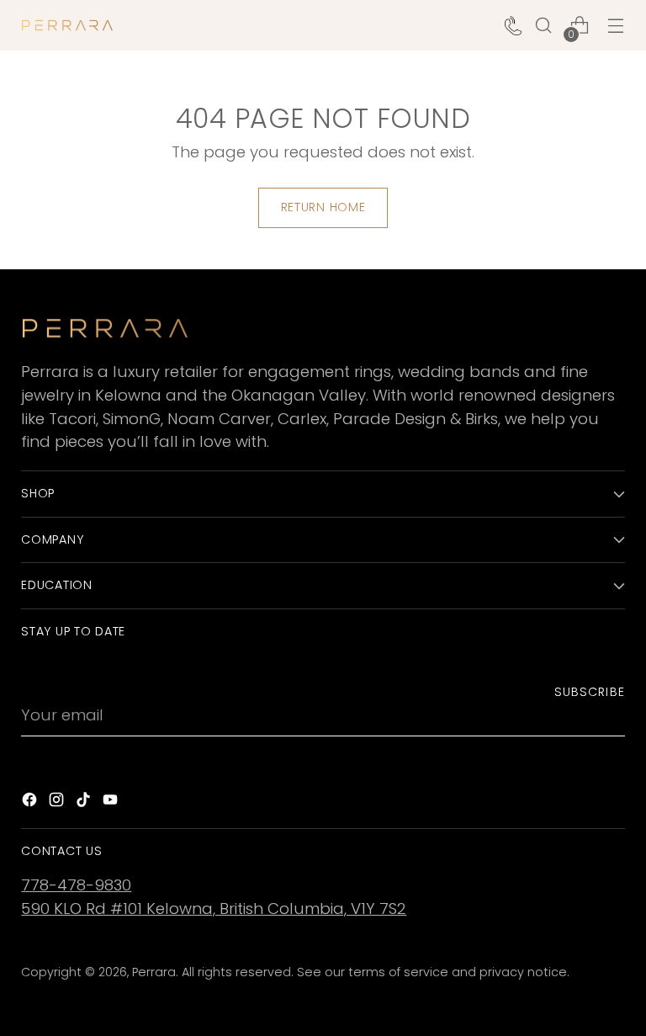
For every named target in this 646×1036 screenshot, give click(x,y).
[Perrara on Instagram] (58, 803)
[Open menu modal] (616, 25)
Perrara (154, 972)
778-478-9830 (76, 884)
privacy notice (523, 972)
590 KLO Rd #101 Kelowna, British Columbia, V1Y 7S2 (213, 908)
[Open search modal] (544, 25)
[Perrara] (67, 25)
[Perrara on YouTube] (112, 803)
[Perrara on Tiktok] (85, 803)
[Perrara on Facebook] (31, 803)
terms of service (398, 972)
